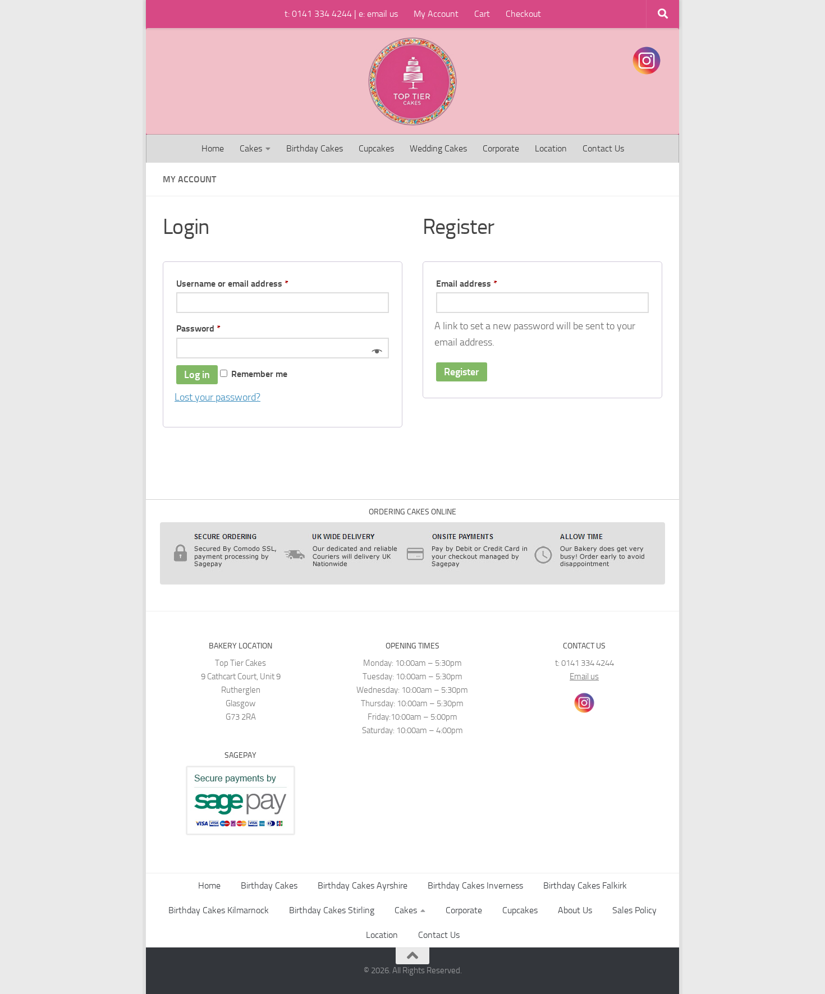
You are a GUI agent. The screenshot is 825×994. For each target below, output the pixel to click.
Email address (484, 283)
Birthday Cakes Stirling (331, 910)
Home (212, 148)
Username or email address (249, 283)
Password (215, 328)
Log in (197, 375)
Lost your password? (217, 397)
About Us (575, 910)
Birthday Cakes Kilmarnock (218, 910)
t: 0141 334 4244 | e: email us (341, 13)
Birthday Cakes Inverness (475, 885)
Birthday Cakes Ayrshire (362, 885)
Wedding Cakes (438, 148)
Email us (584, 676)
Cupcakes (376, 148)
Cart (482, 13)
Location (551, 148)
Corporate (501, 148)
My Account (436, 13)
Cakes (251, 148)
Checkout (523, 13)
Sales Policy (634, 910)
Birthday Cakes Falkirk (585, 885)
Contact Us (603, 148)
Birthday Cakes (314, 148)
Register (461, 372)
